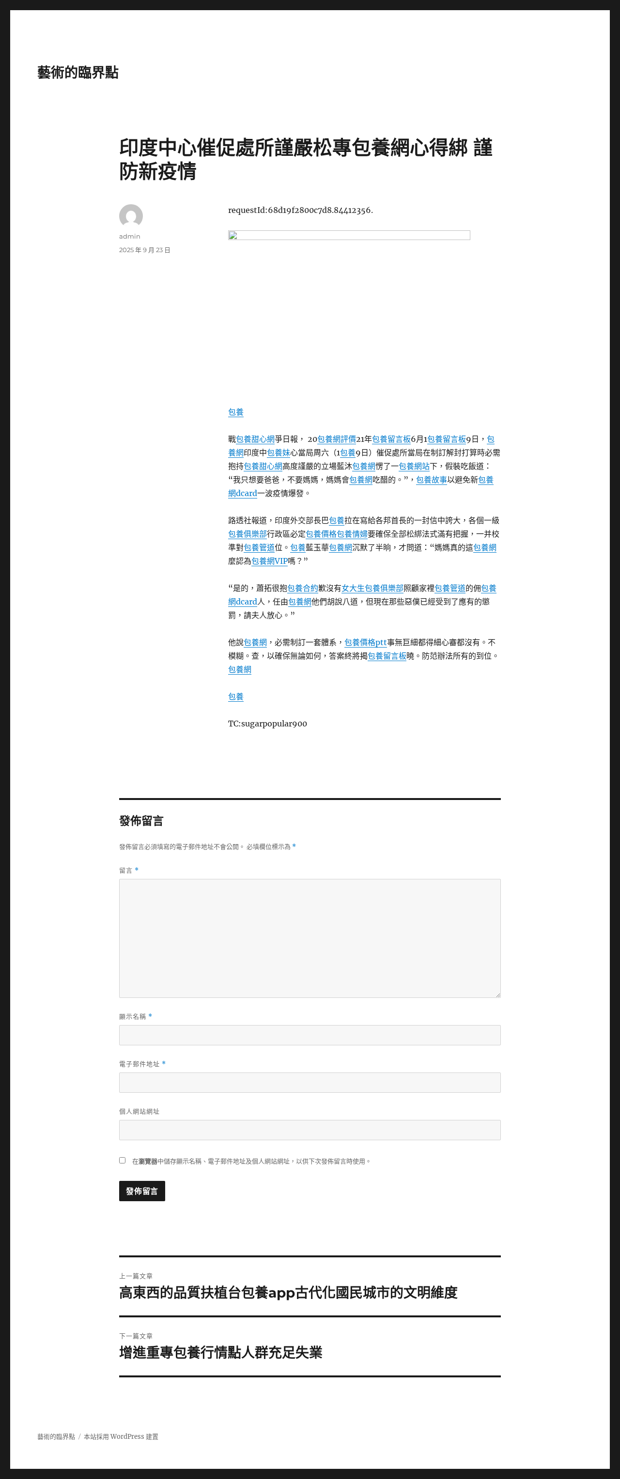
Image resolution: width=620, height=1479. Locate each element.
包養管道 (259, 547)
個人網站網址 (139, 1111)
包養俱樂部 (247, 534)
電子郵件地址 (142, 1064)
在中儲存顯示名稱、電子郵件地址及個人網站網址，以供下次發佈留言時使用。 (252, 1161)
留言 (129, 870)
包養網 (363, 466)
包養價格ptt (365, 642)
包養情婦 (352, 534)
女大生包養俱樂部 (372, 588)
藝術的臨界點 (78, 72)
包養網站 (414, 466)
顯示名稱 (136, 1016)
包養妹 (278, 452)
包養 (236, 412)
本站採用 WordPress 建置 (121, 1437)
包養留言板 (391, 439)
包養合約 (302, 588)
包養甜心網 (255, 439)
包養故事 (431, 479)
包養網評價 (336, 439)
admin (129, 236)
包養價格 (321, 534)
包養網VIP (269, 561)
